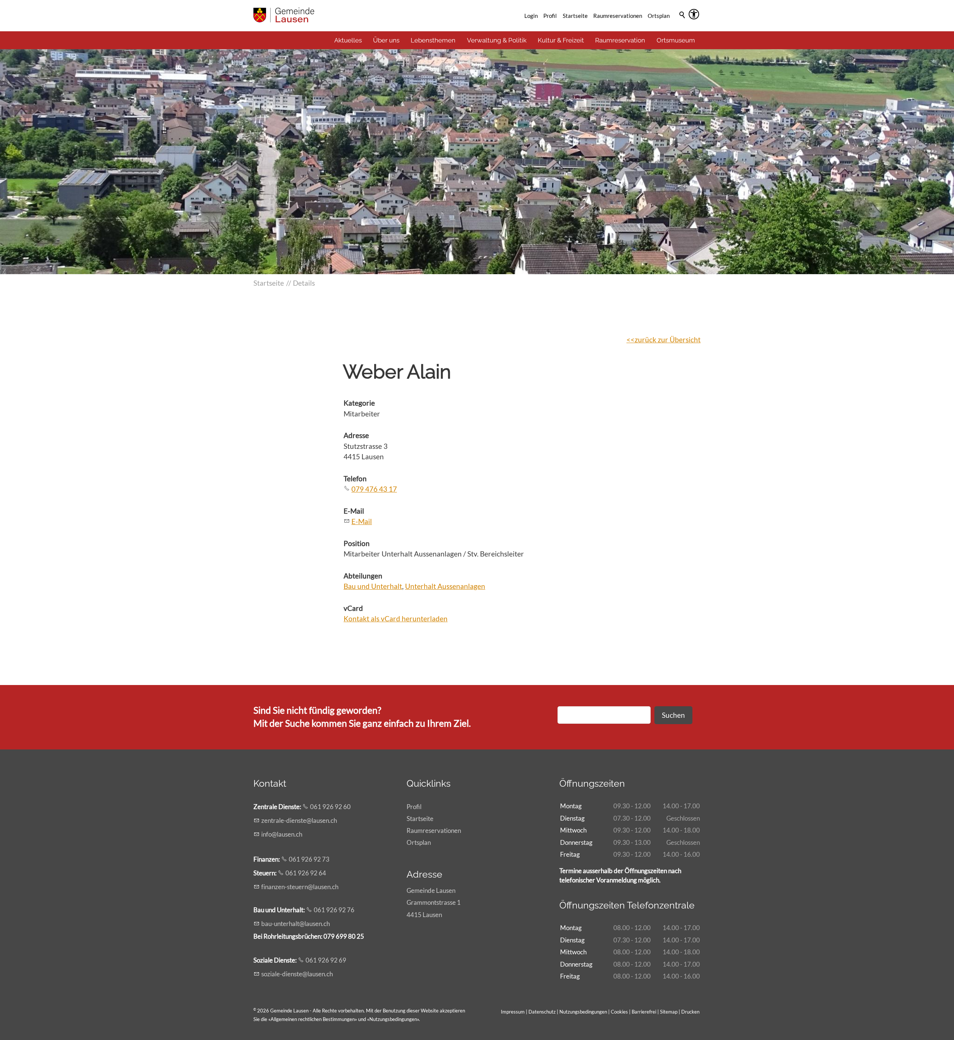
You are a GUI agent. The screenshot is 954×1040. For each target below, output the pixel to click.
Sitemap (668, 1012)
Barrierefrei (644, 1012)
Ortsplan (659, 15)
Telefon (355, 478)
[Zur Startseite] (283, 14)
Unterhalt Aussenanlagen (445, 586)
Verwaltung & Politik (497, 40)
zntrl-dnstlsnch (299, 820)
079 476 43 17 (374, 489)
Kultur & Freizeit (561, 40)
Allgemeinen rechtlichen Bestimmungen (313, 1019)
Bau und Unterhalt (373, 586)
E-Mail (354, 511)
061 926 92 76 (334, 910)
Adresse (356, 435)
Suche (683, 25)
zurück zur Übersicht (668, 339)
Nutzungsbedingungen (393, 1019)
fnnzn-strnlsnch (299, 887)
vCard (353, 608)
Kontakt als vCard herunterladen (396, 618)
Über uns (386, 40)
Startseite (575, 15)
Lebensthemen (433, 40)
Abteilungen (363, 575)
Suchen (673, 715)
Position (357, 543)
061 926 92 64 (305, 873)
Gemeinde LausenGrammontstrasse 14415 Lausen (434, 902)
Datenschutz (542, 1012)
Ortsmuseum (676, 40)
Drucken (690, 1012)
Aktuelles (348, 40)
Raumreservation (620, 40)
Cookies (620, 1012)
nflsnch (282, 834)
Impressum (513, 1012)
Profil (550, 15)
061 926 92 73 (309, 859)
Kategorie (359, 403)
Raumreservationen (617, 15)
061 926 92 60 (330, 807)
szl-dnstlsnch (297, 974)
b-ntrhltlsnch (295, 924)
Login (531, 15)
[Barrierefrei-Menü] (694, 14)
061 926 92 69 (326, 960)
